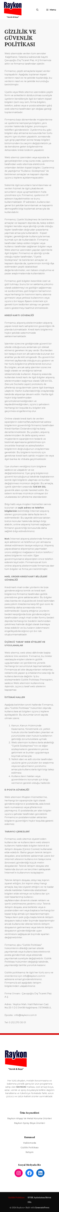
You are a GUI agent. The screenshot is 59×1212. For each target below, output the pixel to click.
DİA (29, 1202)
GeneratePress (42, 1207)
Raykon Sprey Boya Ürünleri (29, 1123)
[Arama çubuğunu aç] (37, 9)
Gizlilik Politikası (30, 1147)
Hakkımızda (29, 1143)
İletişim (29, 1152)
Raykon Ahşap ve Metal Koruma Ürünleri (29, 1118)
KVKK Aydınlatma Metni (39, 1197)
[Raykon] (13, 9)
